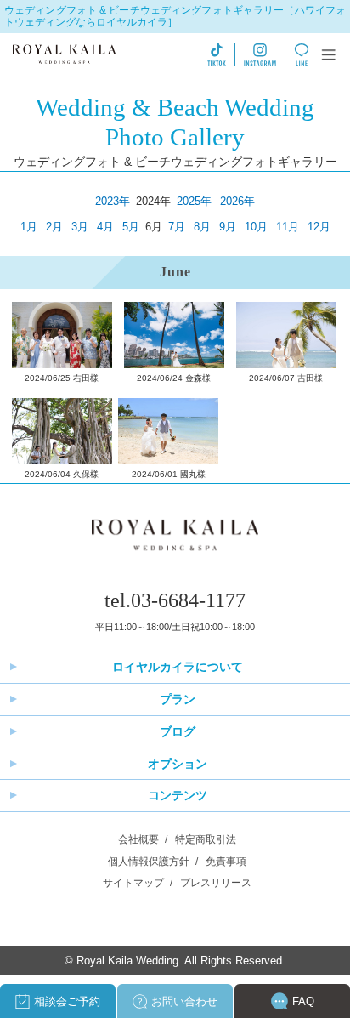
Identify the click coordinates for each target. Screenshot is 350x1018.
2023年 (112, 201)
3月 (79, 226)
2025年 (194, 201)
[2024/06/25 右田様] (62, 335)
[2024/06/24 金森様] (174, 335)
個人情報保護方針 (148, 861)
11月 (287, 226)
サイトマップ (133, 883)
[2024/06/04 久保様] (62, 431)
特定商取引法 (205, 839)
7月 (176, 226)
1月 (28, 226)
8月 (202, 226)
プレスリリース (215, 883)
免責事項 (226, 861)
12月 (319, 226)
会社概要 (138, 839)
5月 (130, 226)
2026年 (237, 201)
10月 (256, 226)
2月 (54, 226)
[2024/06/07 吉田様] (286, 335)
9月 (227, 226)
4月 (105, 226)
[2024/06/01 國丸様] (168, 431)
